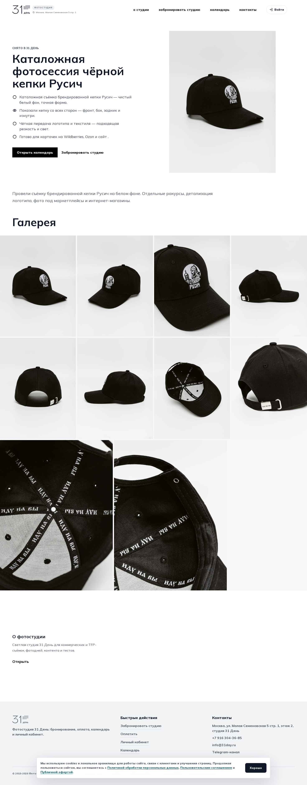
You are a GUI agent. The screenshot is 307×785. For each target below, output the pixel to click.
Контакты (247, 10)
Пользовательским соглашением (206, 768)
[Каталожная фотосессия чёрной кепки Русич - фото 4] (269, 286)
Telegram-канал (226, 752)
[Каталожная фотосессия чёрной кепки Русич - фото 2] (115, 286)
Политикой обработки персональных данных (143, 768)
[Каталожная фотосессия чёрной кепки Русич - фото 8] (269, 388)
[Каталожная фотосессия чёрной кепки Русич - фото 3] (192, 286)
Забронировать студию (179, 10)
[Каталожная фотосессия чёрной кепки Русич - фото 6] (115, 388)
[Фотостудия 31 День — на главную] (34, 720)
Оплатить (129, 734)
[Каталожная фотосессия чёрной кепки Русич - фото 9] (56, 515)
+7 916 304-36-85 (227, 738)
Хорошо (256, 768)
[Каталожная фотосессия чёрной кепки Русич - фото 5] (38, 388)
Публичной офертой (57, 772)
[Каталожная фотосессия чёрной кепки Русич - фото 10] (170, 515)
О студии (141, 10)
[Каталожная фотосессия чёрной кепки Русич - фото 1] (38, 286)
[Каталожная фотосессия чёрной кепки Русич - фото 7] (192, 388)
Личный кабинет (135, 742)
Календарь (220, 10)
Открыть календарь (35, 152)
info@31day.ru (224, 745)
